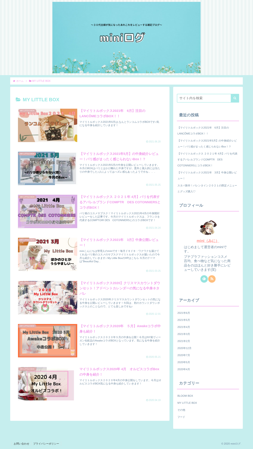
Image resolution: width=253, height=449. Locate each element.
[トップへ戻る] (247, 443)
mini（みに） (208, 241)
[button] (235, 98)
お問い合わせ (21, 443)
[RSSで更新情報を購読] (212, 279)
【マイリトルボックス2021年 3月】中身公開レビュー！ (207, 175)
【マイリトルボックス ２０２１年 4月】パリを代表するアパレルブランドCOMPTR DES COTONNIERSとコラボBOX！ (207, 159)
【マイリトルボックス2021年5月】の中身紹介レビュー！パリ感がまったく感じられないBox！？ (207, 143)
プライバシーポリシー (46, 443)
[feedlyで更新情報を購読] (204, 279)
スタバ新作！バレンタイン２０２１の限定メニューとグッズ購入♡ (207, 188)
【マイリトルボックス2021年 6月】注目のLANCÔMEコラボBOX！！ (203, 130)
